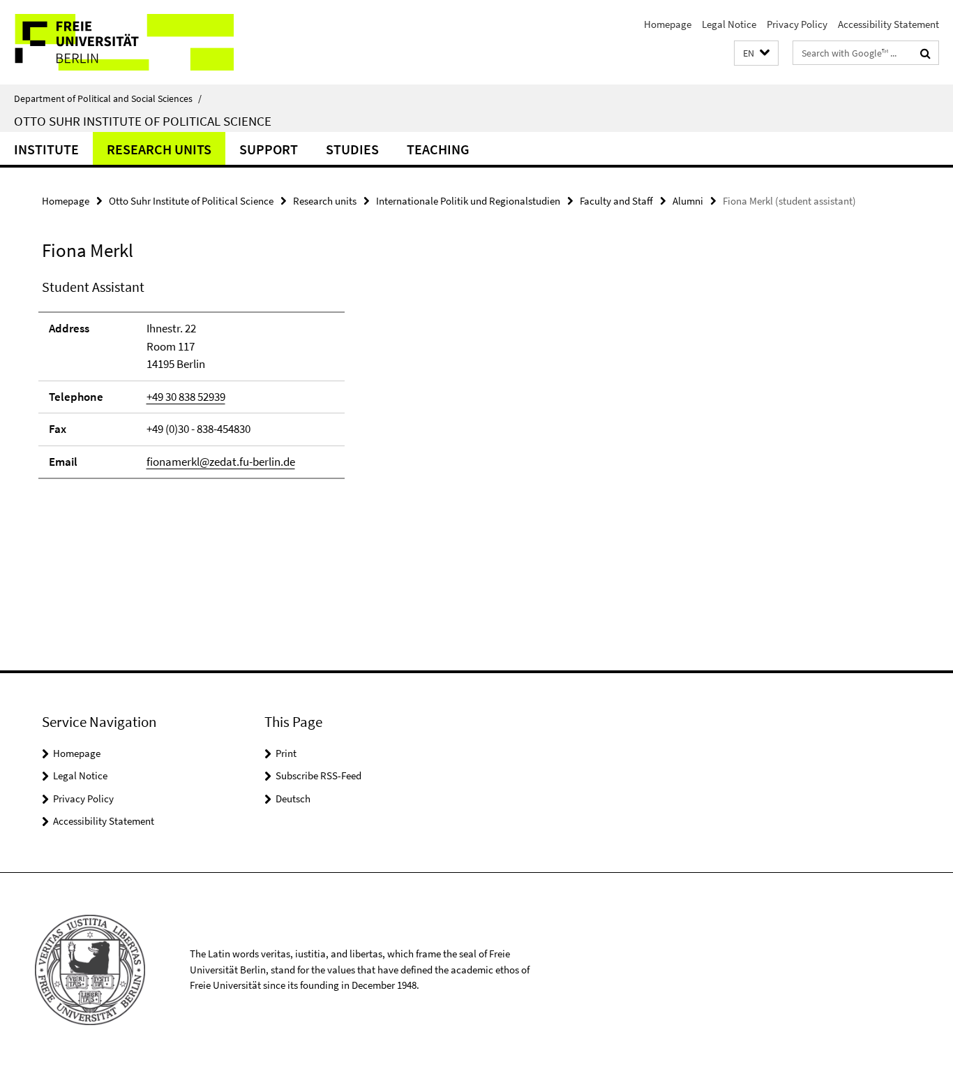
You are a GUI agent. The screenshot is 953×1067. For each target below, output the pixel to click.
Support (268, 149)
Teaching (438, 149)
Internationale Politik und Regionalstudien (468, 200)
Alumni (688, 200)
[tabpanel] (291, 385)
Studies (352, 149)
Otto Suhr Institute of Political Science (142, 120)
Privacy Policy (797, 24)
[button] (756, 53)
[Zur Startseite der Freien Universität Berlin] (117, 42)
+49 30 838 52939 (186, 396)
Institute (46, 149)
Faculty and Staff (616, 200)
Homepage (667, 24)
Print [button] (286, 753)
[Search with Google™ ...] (925, 53)
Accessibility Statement (888, 24)
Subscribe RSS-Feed (318, 775)
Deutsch (293, 798)
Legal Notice (729, 24)
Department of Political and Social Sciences (108, 98)
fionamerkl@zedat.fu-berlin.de (221, 461)
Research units (159, 149)
